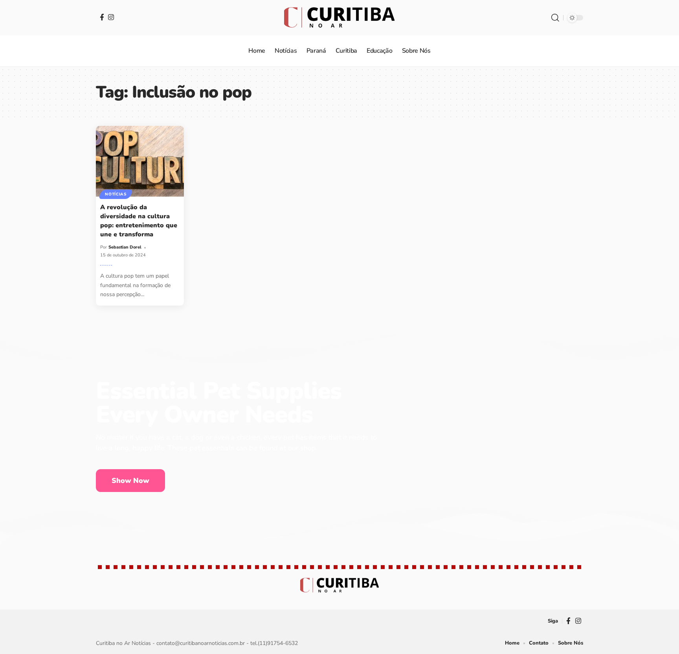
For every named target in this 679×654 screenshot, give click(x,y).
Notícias (116, 194)
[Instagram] (111, 17)
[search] (555, 17)
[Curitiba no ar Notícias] (339, 17)
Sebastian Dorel (124, 247)
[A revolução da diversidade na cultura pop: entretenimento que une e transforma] (140, 161)
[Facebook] (102, 17)
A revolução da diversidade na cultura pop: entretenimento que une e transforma (138, 221)
